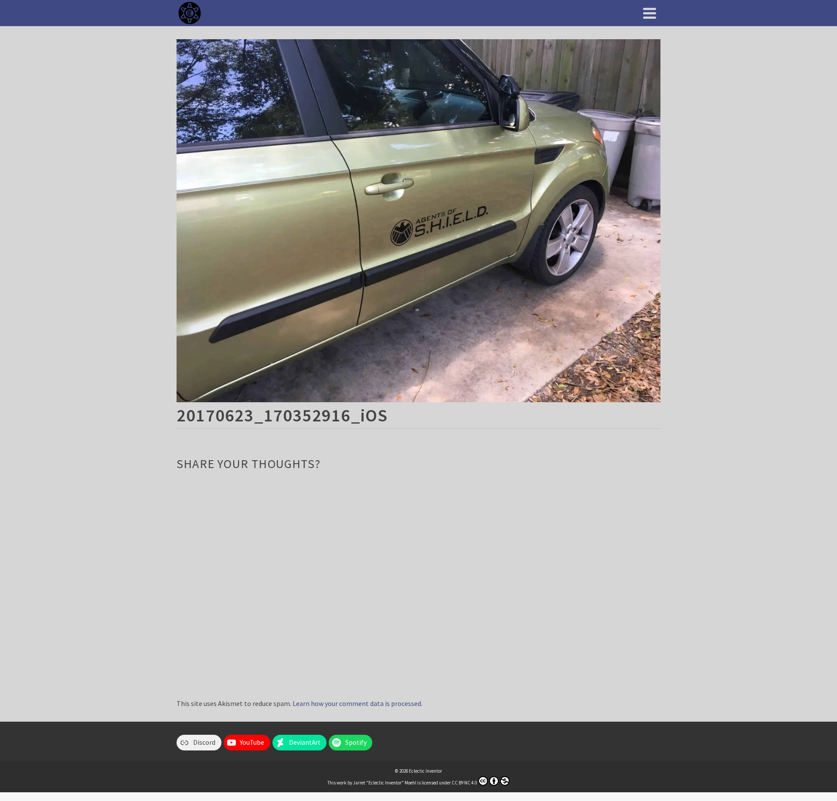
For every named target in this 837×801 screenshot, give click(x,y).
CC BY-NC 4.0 (464, 783)
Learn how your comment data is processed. (357, 703)
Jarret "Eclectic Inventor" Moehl (384, 783)
